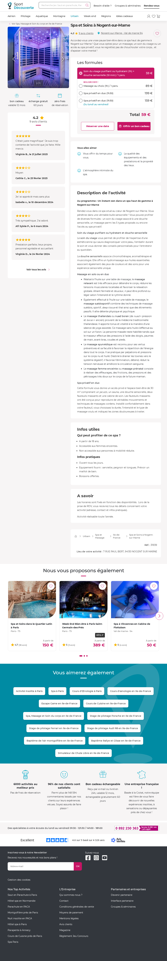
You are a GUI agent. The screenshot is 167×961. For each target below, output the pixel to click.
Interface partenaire (122, 900)
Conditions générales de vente (76, 906)
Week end (90, 16)
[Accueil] (76, 536)
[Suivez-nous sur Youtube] (104, 858)
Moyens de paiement (71, 912)
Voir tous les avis (36, 269)
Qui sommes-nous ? (70, 894)
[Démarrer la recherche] (87, 5)
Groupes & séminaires (128, 5)
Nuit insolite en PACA (20, 918)
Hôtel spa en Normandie (21, 900)
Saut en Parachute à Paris (22, 894)
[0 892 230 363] (135, 828)
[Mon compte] (148, 16)
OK (78, 866)
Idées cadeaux (124, 16)
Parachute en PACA (19, 906)
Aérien (11, 16)
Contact (63, 900)
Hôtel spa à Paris (17, 924)
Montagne (59, 16)
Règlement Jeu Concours (73, 936)
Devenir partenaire (121, 894)
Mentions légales (69, 918)
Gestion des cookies (19, 879)
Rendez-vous (151, 5)
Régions (106, 16)
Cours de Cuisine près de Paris (25, 936)
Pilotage (25, 16)
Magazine (64, 930)
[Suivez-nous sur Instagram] (96, 858)
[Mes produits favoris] (153, 16)
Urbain (75, 16)
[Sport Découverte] (21, 6)
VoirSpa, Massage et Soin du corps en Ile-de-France (37, 24)
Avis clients (65, 924)
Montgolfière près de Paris (23, 912)
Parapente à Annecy (19, 930)
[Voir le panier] (158, 16)
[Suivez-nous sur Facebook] (88, 858)
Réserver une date (97, 126)
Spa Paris (13, 941)
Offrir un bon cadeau (136, 126)
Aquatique (42, 16)
